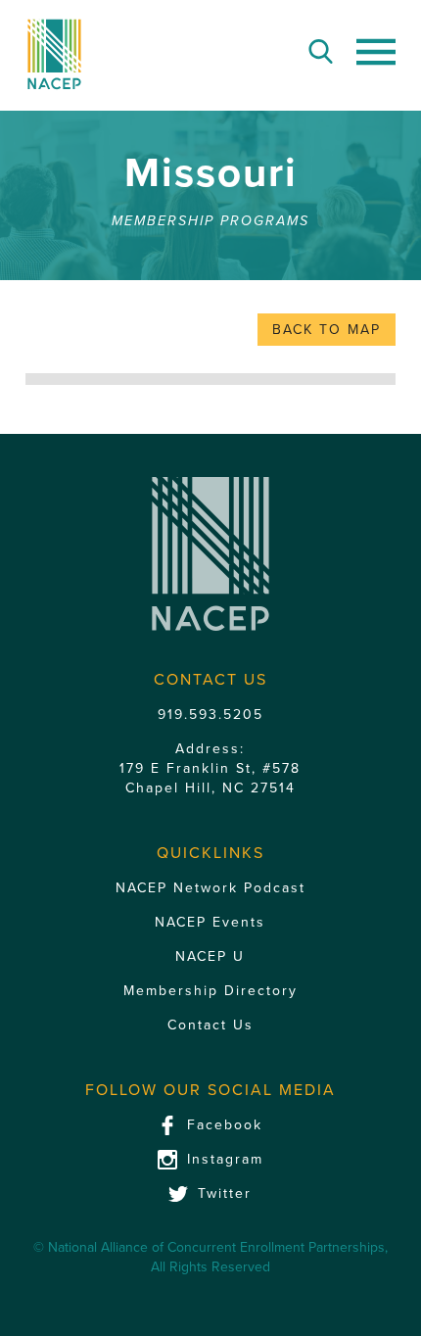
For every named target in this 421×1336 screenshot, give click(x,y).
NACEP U (210, 956)
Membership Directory (210, 990)
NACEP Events (210, 922)
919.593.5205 (210, 714)
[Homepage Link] (54, 54)
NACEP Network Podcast (210, 888)
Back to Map (326, 329)
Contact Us (210, 1025)
